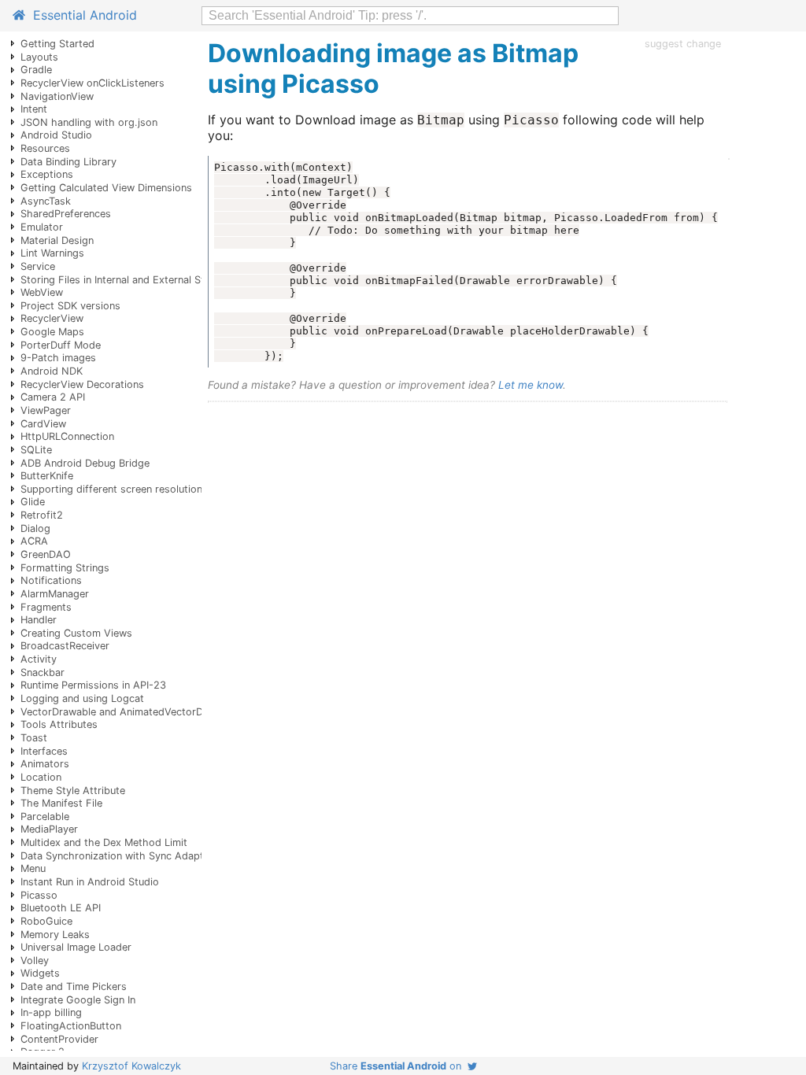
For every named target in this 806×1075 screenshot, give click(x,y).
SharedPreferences (65, 214)
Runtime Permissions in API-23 (93, 685)
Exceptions (46, 174)
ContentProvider (59, 1039)
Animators (44, 764)
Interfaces (44, 751)
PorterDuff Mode (60, 345)
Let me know (530, 385)
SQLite (36, 450)
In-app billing (51, 1012)
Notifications (51, 580)
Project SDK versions (70, 306)
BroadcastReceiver (64, 646)
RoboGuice (46, 921)
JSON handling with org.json (88, 122)
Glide (32, 502)
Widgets (40, 973)
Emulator (41, 227)
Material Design (57, 240)
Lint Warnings (52, 253)
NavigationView (57, 96)
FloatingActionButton (70, 1026)
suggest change (683, 44)
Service (37, 266)
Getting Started (57, 44)
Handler (38, 620)
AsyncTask (45, 201)
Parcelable (44, 816)
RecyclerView (51, 318)
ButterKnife (46, 476)
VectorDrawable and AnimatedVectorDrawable (130, 712)
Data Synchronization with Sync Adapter (116, 856)
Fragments (46, 607)
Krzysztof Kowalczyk (131, 1066)
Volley (34, 960)
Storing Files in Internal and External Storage (126, 280)
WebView (41, 292)
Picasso (38, 895)
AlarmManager (54, 594)
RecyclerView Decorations (82, 384)
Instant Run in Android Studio (89, 882)
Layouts (39, 57)
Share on (399, 1066)
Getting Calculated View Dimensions (106, 188)
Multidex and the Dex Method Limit (103, 842)
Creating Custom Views (76, 633)
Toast (33, 738)
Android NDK (51, 371)
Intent (33, 109)
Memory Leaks (55, 934)
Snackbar (42, 672)
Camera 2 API (52, 397)
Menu (33, 868)
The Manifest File (61, 803)
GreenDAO (45, 554)
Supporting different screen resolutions (114, 489)
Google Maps (52, 332)
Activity (38, 659)
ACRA (34, 541)
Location (40, 777)
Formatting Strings (64, 568)
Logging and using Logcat (82, 698)
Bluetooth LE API (60, 908)
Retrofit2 (41, 515)
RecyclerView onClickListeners (92, 83)
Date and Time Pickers (73, 986)
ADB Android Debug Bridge (85, 463)
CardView (43, 424)
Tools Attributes (59, 724)
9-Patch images (58, 358)
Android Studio (56, 135)
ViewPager (45, 410)
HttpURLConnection (67, 436)
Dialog (35, 528)
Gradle (36, 70)
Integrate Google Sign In (77, 1000)
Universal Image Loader (75, 947)
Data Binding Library (68, 162)
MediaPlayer (49, 829)
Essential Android (81, 15)
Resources (45, 148)
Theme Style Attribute (72, 790)
